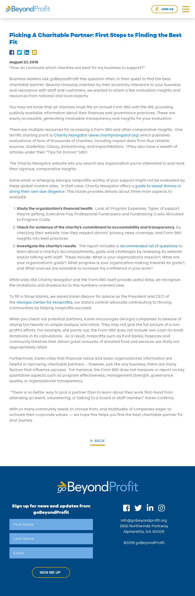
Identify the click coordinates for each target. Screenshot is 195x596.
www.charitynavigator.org (114, 135)
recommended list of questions (149, 246)
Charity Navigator (70, 135)
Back (100, 441)
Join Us (167, 9)
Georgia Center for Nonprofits (44, 302)
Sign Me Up (50, 572)
